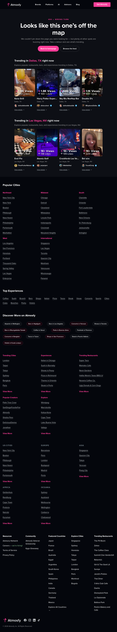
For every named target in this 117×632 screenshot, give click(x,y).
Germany (52, 593)
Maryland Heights (48, 232)
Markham (45, 263)
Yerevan (82, 465)
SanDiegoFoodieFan (11, 407)
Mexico (51, 602)
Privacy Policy (8, 555)
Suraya (97, 569)
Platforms (49, 4)
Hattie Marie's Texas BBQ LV (91, 375)
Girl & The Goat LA (102, 564)
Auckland (45, 497)
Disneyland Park (101, 593)
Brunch (22, 298)
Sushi (14, 298)
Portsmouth (8, 227)
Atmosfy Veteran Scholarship (33, 542)
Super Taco (84, 360)
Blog (78, 4)
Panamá (44, 278)
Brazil (50, 550)
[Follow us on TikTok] (38, 620)
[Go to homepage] (14, 4)
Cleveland (45, 207)
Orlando (82, 202)
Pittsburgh (7, 212)
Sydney (6, 375)
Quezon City (46, 258)
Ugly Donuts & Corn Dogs (90, 385)
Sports (98, 298)
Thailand (52, 597)
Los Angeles (8, 243)
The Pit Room (99, 540)
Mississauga (46, 273)
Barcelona (45, 450)
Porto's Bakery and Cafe (102, 608)
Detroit (44, 202)
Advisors (67, 4)
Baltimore (83, 212)
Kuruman (6, 517)
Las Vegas (7, 273)
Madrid (44, 470)
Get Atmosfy (102, 4)
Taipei (5, 365)
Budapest (45, 465)
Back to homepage (48, 48)
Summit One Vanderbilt (104, 555)
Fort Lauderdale (86, 207)
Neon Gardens (85, 370)
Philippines (53, 578)
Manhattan (7, 232)
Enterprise (7, 278)
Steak (70, 298)
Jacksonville (84, 227)
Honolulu (6, 253)
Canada (51, 588)
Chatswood (46, 517)
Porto (43, 475)
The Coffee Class (101, 550)
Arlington (83, 232)
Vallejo (44, 427)
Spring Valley (8, 268)
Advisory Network (10, 540)
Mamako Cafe (85, 365)
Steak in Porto (47, 385)
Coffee (6, 298)
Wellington (45, 507)
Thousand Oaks (9, 263)
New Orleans (84, 217)
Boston (6, 207)
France (51, 545)
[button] (24, 82)
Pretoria (6, 507)
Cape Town (46, 417)
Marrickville (46, 407)
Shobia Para (8, 417)
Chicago (44, 197)
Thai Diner (98, 578)
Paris (5, 385)
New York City (9, 197)
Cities (106, 298)
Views (79, 298)
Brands (38, 4)
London (6, 360)
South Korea (53, 569)
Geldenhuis (7, 492)
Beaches (14, 303)
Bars (31, 298)
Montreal (75, 578)
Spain (50, 574)
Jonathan (7, 427)
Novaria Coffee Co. (87, 380)
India (50, 583)
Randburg (7, 497)
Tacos (62, 298)
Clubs (5, 303)
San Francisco (9, 248)
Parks (23, 303)
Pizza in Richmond (48, 375)
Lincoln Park (46, 217)
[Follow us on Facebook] (25, 620)
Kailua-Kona (46, 412)
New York (7, 202)
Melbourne (45, 502)
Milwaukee (45, 212)
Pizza (55, 298)
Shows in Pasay (47, 370)
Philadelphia (8, 222)
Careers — (13, 545)
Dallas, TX (35, 61)
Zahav (96, 545)
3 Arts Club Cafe (101, 583)
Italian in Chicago (48, 360)
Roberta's (98, 559)
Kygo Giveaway (32, 548)
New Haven (8, 217)
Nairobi (6, 512)
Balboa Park (99, 602)
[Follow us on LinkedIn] (34, 620)
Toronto (44, 253)
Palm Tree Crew (9, 402)
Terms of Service (10, 550)
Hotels (32, 303)
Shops (38, 298)
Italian (46, 298)
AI (59, 4)
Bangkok (6, 380)
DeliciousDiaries (10, 422)
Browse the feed (69, 48)
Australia (52, 555)
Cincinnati (45, 227)
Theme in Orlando (48, 380)
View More (7, 391)
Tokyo (5, 370)
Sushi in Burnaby (48, 365)
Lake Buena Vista (48, 422)
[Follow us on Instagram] (29, 620)
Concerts (88, 298)
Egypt (50, 559)
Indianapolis (46, 222)
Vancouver (45, 268)
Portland (6, 258)
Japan (51, 540)
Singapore (45, 243)
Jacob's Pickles (100, 574)
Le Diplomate (100, 597)
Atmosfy (6, 412)
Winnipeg (45, 402)
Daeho (97, 588)
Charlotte (83, 197)
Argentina (52, 564)
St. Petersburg (85, 222)
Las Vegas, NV (38, 121)
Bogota (74, 583)
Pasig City (83, 470)
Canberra (45, 512)
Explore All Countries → (57, 608)
